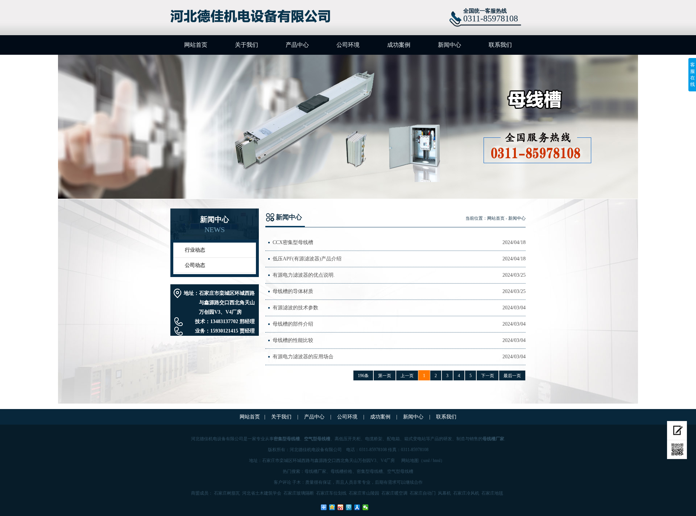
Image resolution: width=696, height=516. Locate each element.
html (436, 460)
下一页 (487, 375)
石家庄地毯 (492, 493)
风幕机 (444, 493)
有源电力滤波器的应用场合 (303, 356)
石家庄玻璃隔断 (298, 493)
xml (426, 460)
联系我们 (500, 45)
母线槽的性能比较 (293, 340)
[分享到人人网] (357, 507)
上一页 (407, 375)
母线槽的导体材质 (293, 291)
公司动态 (195, 265)
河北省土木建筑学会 (261, 493)
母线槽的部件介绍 (293, 324)
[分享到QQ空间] (332, 507)
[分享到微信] (365, 507)
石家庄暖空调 (394, 493)
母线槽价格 (341, 471)
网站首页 (195, 45)
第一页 (384, 375)
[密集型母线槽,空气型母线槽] (254, 16)
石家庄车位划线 (331, 493)
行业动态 (195, 250)
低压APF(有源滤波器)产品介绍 (307, 258)
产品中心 (297, 45)
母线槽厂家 (315, 471)
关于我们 (246, 45)
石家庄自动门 (423, 493)
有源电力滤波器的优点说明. (304, 275)
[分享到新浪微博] (340, 507)
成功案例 (398, 45)
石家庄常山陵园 (364, 493)
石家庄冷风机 (466, 493)
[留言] (677, 430)
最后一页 (512, 375)
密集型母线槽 (370, 471)
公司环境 (348, 45)
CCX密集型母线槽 (293, 242)
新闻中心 (449, 45)
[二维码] (677, 449)
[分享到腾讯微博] (349, 507)
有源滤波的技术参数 (295, 307)
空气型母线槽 (400, 471)
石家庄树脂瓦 (227, 493)
